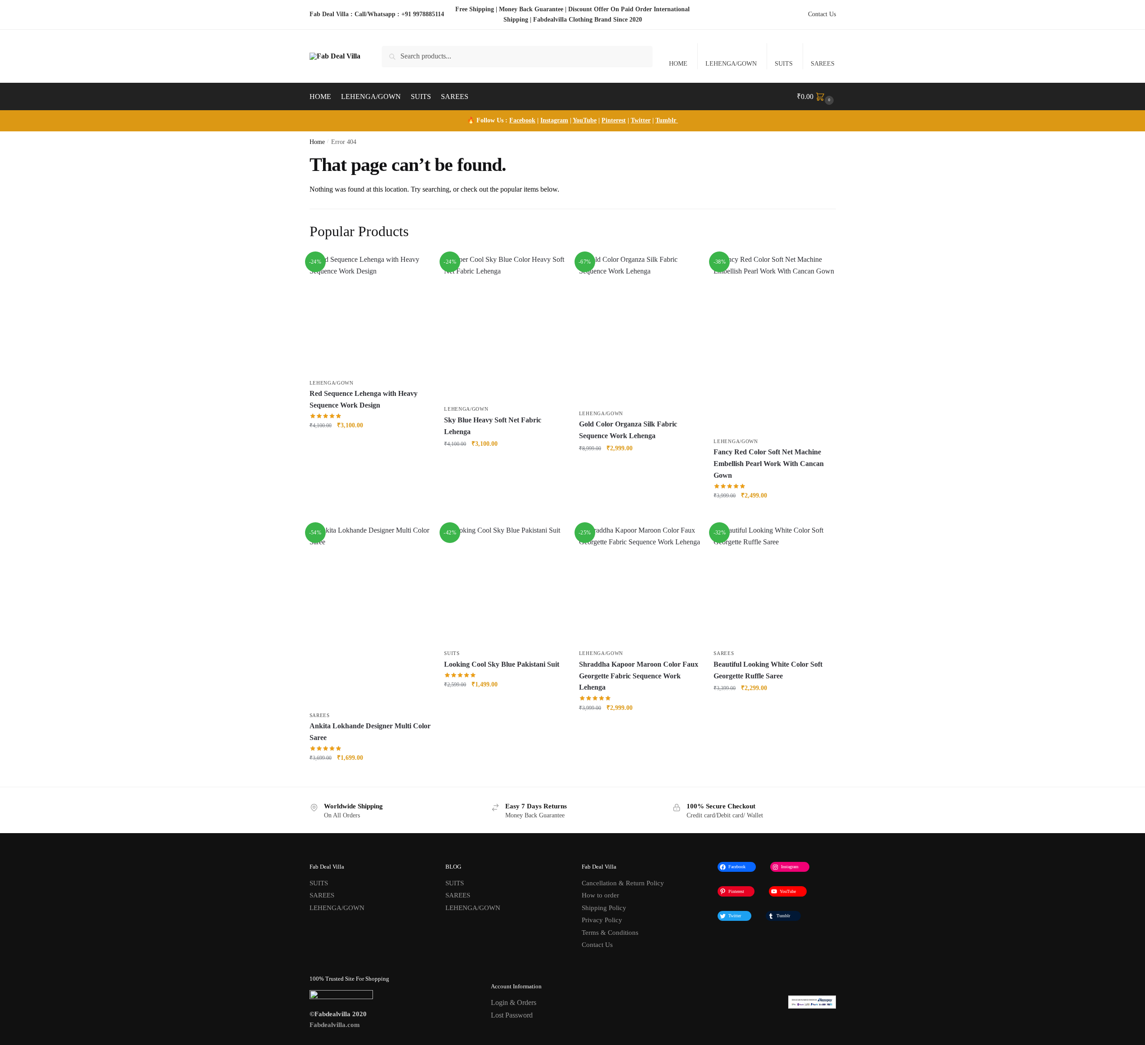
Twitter (641, 120)
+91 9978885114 (422, 14)
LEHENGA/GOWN (731, 63)
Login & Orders (513, 1002)
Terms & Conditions (610, 932)
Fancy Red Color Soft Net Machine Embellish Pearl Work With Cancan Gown (769, 463)
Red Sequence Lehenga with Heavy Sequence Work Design (364, 399)
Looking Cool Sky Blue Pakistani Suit (501, 664)
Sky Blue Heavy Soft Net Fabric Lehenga (492, 425)
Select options (504, 703)
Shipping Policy (604, 907)
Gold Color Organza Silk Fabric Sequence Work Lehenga (628, 430)
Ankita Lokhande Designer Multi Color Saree (370, 731)
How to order (600, 895)
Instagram (554, 120)
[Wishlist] (417, 267)
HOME (678, 63)
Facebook (522, 120)
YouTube (585, 120)
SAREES (823, 63)
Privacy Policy (602, 920)
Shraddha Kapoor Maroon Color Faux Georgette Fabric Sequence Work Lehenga (638, 675)
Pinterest (614, 120)
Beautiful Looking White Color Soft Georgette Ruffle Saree (768, 670)
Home (317, 142)
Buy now (370, 445)
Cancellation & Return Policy (623, 883)
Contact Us (822, 14)
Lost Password (512, 1015)
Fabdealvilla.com (335, 1024)
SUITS (784, 63)
